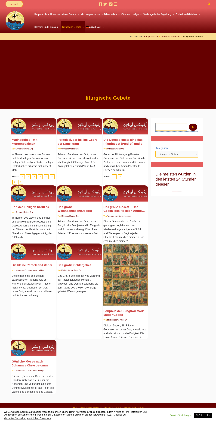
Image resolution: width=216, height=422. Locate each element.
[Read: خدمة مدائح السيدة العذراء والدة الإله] (125, 272)
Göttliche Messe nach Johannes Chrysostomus (30, 362)
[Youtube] (115, 4)
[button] (14, 4)
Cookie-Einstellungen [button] (180, 415)
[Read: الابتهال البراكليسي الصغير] (33, 249)
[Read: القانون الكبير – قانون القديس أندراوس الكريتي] (125, 191)
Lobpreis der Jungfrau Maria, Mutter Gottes (124, 312)
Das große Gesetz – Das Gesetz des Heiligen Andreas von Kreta (124, 209)
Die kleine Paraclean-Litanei (32, 265)
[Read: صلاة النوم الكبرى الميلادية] (79, 191)
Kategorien (161, 148)
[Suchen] (193, 127)
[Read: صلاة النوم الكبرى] (79, 249)
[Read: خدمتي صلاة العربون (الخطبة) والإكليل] (125, 124)
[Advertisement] (108, 71)
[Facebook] (100, 4)
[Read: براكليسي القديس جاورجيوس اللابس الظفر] (79, 124)
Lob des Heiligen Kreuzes (30, 207)
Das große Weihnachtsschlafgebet (75, 208)
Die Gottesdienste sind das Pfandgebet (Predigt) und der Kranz (124, 142)
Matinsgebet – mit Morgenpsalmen (24, 141)
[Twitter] (105, 4)
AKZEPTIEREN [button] (203, 415)
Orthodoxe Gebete (170, 36)
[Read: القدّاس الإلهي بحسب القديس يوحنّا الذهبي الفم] (33, 345)
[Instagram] (111, 4)
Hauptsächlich (151, 36)
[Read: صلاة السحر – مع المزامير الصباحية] (33, 124)
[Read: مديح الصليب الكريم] (33, 191)
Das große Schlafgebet (74, 265)
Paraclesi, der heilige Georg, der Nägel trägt (78, 141)
